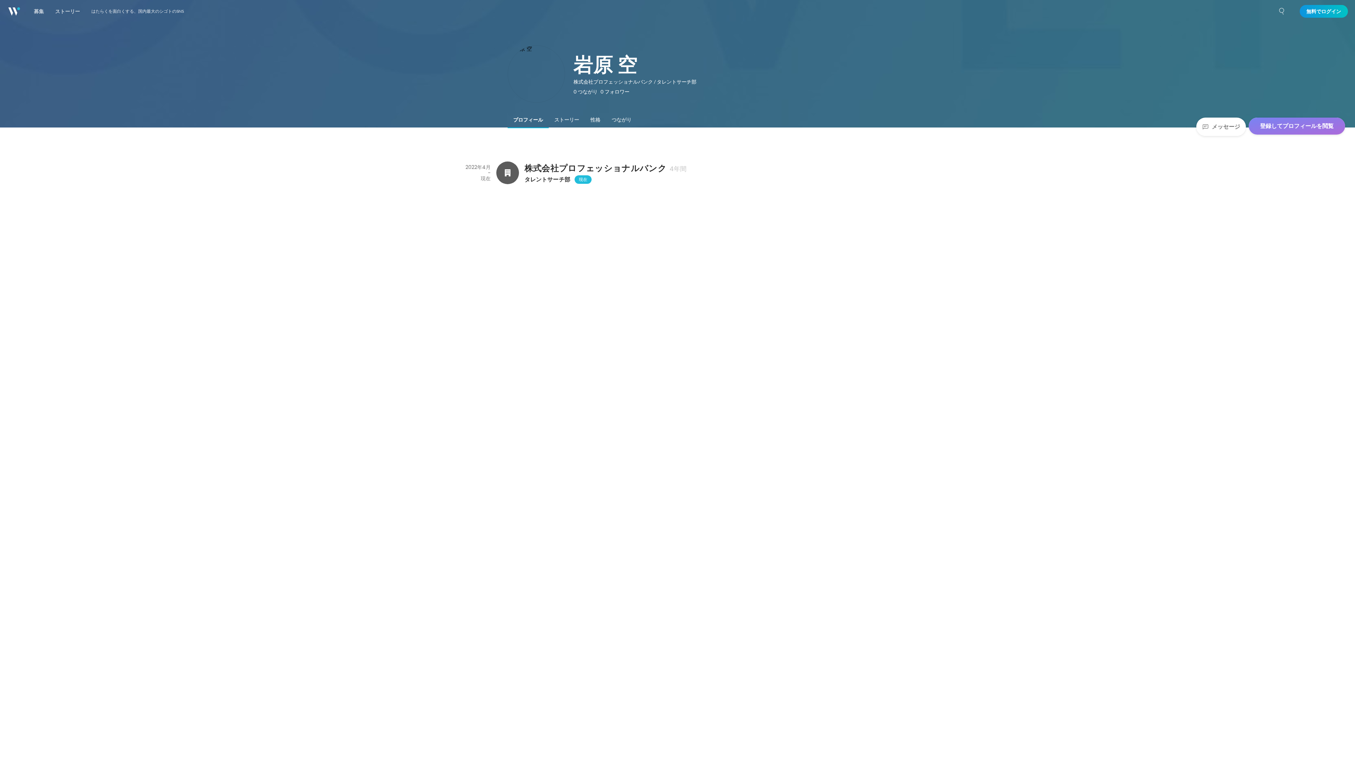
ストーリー (566, 119)
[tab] (528, 119)
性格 (595, 119)
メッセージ (1226, 127)
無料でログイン (1323, 11)
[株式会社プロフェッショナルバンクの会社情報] (507, 173)
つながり (622, 119)
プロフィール (528, 119)
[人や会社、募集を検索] (1282, 11)
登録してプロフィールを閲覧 (1297, 126)
